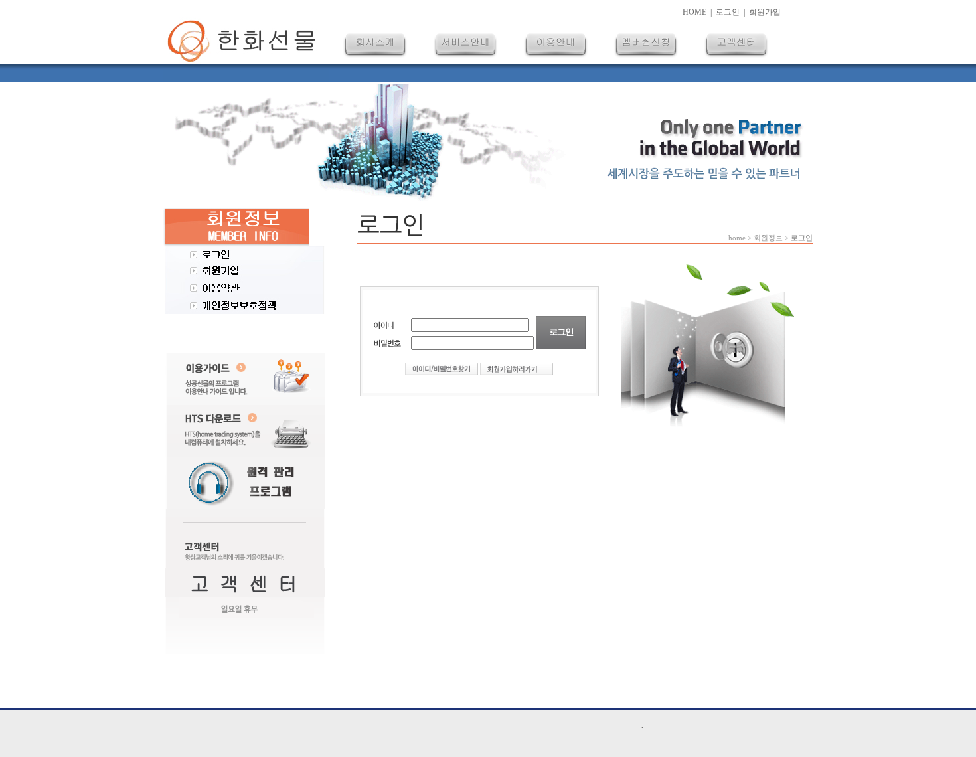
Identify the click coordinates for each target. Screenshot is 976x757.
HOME (694, 12)
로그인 (728, 12)
